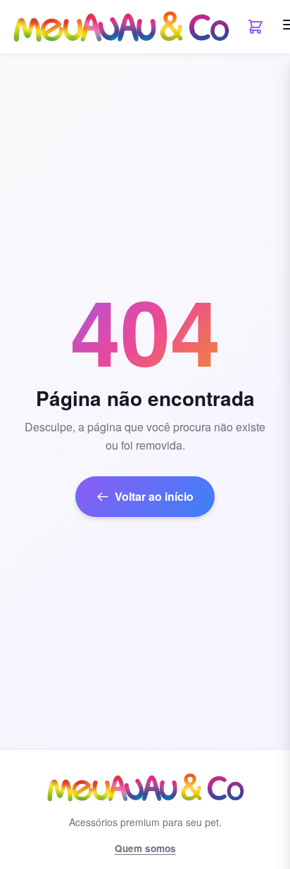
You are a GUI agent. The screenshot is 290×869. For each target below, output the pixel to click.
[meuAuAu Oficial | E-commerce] (120, 27)
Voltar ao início (154, 496)
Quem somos (145, 848)
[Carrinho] (255, 27)
